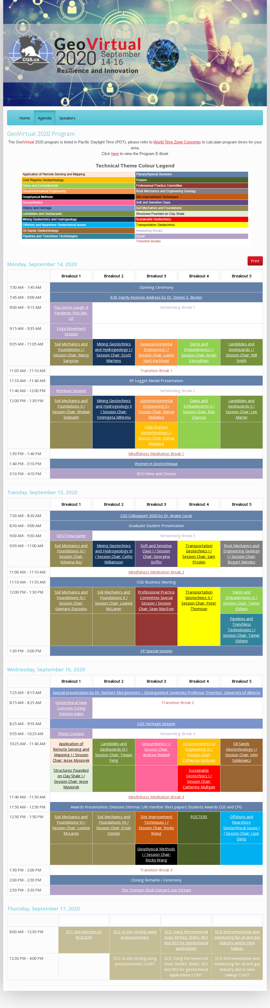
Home (24, 117)
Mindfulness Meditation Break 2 (156, 572)
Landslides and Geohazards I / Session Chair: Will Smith (241, 352)
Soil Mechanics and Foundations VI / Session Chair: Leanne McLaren (71, 825)
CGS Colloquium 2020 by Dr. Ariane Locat (156, 515)
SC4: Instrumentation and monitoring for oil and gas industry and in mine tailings (237, 940)
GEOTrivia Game (71, 535)
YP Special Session (156, 650)
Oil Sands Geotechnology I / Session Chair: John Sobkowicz (241, 752)
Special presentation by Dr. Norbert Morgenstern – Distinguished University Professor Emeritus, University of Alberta (156, 692)
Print (255, 260)
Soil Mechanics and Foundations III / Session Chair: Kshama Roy (71, 554)
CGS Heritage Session (156, 723)
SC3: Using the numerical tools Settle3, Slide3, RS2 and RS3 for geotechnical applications (186, 940)
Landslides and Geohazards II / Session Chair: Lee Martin (241, 409)
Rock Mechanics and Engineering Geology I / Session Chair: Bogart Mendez (241, 554)
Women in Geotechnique (156, 463)
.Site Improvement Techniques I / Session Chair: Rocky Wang (156, 825)
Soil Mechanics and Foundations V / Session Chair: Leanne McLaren (114, 600)
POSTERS (198, 816)
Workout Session (71, 390)
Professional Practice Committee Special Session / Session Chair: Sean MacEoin (156, 600)
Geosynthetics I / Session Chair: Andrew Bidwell (156, 749)
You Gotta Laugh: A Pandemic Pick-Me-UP (71, 313)
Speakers (67, 117)
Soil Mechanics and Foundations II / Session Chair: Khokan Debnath (71, 409)
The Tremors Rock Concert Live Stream (156, 890)
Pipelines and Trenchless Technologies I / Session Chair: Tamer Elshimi (241, 629)
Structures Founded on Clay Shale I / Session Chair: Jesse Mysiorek (71, 778)
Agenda (44, 117)
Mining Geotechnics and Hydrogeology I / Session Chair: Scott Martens (113, 352)
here (115, 154)
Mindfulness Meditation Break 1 (156, 453)
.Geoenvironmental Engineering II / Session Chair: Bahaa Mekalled (156, 409)
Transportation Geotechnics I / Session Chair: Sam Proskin (198, 554)
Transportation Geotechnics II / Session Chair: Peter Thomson (198, 600)
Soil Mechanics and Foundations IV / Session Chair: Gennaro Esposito (71, 600)
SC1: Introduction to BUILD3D (84, 934)
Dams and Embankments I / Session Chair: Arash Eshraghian (198, 352)
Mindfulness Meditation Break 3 (156, 796)
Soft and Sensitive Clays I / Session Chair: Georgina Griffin (156, 554)
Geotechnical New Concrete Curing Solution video (71, 708)
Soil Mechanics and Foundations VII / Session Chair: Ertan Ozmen (113, 825)
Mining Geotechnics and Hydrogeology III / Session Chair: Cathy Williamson (113, 554)
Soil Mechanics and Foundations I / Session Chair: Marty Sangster (71, 352)
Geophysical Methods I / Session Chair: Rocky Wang (156, 854)
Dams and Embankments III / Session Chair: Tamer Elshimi (241, 600)
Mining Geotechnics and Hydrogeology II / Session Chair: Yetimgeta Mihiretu (114, 409)
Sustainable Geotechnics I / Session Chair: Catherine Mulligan (199, 778)
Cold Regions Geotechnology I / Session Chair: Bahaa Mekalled (156, 435)
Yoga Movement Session (71, 331)
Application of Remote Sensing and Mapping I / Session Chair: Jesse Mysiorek (71, 752)
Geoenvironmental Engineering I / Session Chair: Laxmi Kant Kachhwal (156, 352)
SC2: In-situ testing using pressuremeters (135, 934)
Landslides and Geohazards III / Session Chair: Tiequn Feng (113, 752)
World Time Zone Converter (177, 142)
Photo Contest (71, 733)
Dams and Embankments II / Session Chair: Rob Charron (199, 409)
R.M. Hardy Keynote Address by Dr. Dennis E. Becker (156, 297)
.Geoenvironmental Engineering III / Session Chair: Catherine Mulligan (198, 752)
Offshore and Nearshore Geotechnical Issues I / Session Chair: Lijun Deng (241, 827)
